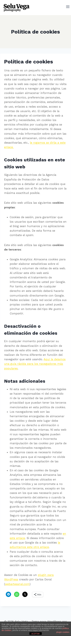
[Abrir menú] (68, 7)
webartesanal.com (17, 584)
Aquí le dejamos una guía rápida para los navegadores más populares (35, 364)
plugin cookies (62, 632)
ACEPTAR (35, 634)
